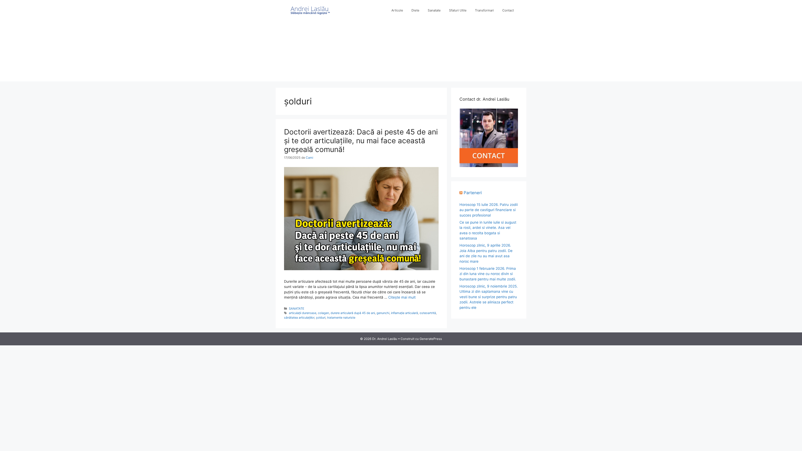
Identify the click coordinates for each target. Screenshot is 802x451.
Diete (415, 10)
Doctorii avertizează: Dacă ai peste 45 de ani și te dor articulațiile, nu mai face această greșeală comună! (361, 140)
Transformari (484, 10)
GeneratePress (431, 339)
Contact (508, 10)
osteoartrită (428, 313)
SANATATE (296, 308)
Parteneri (473, 192)
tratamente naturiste (341, 317)
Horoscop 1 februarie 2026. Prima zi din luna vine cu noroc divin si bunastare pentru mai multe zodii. (487, 273)
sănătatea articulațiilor (299, 317)
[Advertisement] (401, 52)
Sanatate (434, 10)
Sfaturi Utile (458, 10)
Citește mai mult (402, 297)
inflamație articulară (404, 313)
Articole (397, 10)
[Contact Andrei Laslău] (488, 166)
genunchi (383, 313)
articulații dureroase (302, 313)
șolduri (320, 317)
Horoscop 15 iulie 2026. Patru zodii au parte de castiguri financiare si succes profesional (488, 210)
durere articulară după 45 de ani (353, 313)
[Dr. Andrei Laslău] (310, 10)
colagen (323, 313)
